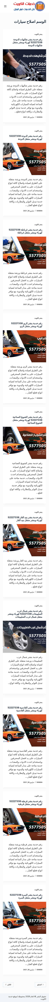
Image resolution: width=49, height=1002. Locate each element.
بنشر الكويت (38, 34)
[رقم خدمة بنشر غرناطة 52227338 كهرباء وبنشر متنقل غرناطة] (24, 253)
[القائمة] (5, 6)
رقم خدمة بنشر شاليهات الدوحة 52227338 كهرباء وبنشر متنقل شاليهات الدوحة (27, 42)
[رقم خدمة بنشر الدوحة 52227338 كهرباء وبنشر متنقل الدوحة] (24, 159)
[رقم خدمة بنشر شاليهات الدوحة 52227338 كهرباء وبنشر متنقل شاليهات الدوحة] (24, 65)
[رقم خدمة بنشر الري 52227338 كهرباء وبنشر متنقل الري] (24, 346)
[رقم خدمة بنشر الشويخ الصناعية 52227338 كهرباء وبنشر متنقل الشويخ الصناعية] (24, 443)
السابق (39, 985)
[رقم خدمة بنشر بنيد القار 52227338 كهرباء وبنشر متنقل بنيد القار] (24, 540)
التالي (9, 985)
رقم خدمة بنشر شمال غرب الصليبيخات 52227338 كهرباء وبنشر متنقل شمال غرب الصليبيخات (25, 614)
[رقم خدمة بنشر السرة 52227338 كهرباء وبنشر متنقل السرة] (24, 918)
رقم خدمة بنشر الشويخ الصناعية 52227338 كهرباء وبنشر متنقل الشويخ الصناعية (27, 420)
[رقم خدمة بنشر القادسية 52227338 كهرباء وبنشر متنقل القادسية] (24, 730)
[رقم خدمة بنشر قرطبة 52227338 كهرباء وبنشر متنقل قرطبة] (24, 824)
